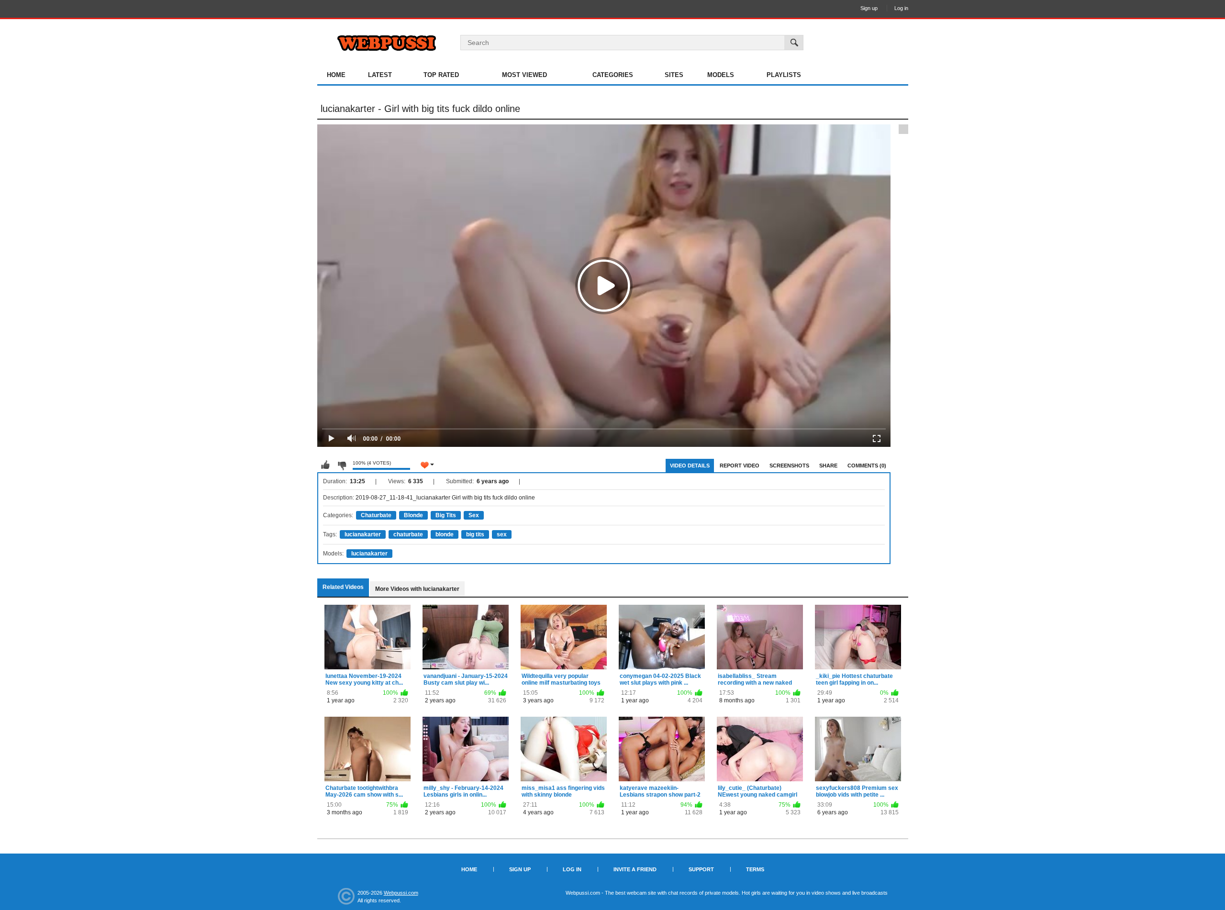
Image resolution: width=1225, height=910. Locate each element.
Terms (755, 869)
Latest (380, 74)
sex (502, 534)
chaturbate (408, 534)
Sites (674, 74)
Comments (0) (866, 465)
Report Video (739, 465)
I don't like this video (342, 465)
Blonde (413, 515)
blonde (444, 534)
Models (720, 74)
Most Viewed (524, 74)
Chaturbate (376, 515)
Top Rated (441, 74)
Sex (473, 515)
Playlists (784, 74)
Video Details (690, 465)
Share (828, 465)
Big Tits (445, 515)
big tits (475, 534)
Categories (612, 74)
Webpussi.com (401, 893)
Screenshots (789, 465)
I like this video (325, 465)
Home (336, 74)
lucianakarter (363, 534)
